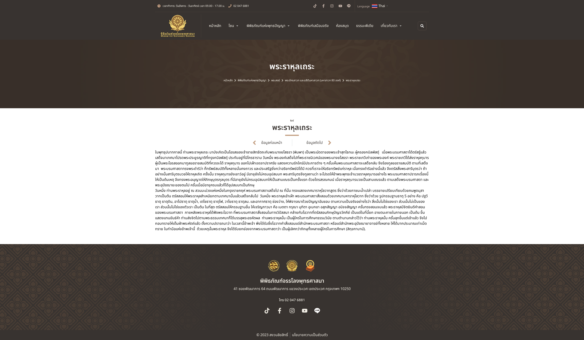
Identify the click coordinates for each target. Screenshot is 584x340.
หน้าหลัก (228, 80)
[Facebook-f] (323, 6)
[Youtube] (340, 6)
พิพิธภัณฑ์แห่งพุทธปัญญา (252, 80)
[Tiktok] (315, 6)
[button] (234, 26)
